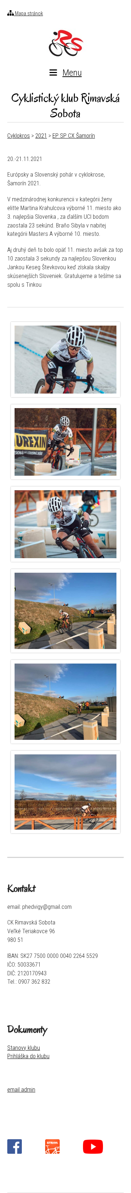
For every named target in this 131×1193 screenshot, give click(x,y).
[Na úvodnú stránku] (65, 42)
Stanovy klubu (23, 1047)
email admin (21, 1089)
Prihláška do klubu (28, 1056)
